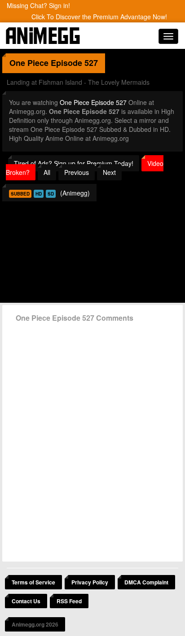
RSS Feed (69, 601)
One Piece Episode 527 (93, 102)
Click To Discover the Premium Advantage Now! (99, 16)
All (47, 172)
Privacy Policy (89, 582)
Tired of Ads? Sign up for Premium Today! (73, 163)
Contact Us (26, 601)
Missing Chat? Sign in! (38, 5)
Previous (76, 172)
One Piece (28, 63)
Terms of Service (33, 582)
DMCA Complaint (146, 582)
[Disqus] (92, 439)
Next (109, 172)
